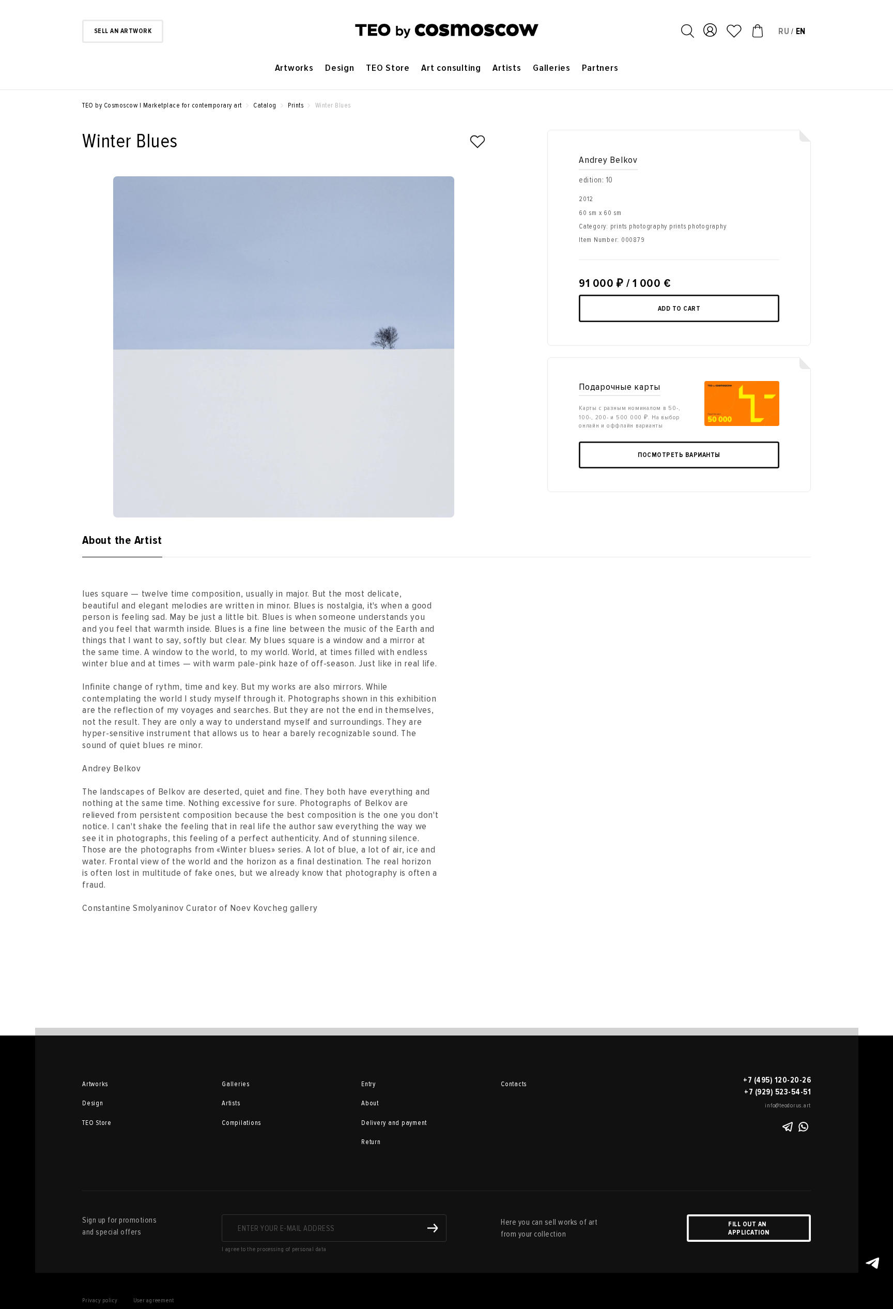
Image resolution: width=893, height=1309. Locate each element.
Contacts (514, 1084)
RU (784, 31)
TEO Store (388, 68)
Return (371, 1142)
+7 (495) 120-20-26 (777, 1080)
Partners (600, 68)
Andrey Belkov (608, 160)
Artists (506, 68)
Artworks (294, 68)
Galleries (552, 68)
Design (340, 68)
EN (801, 31)
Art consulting (451, 68)
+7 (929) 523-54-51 (777, 1092)
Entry (368, 1084)
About (370, 1103)
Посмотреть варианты (679, 455)
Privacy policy (100, 1300)
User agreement (154, 1300)
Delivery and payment (394, 1123)
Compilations (241, 1123)
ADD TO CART (679, 309)
